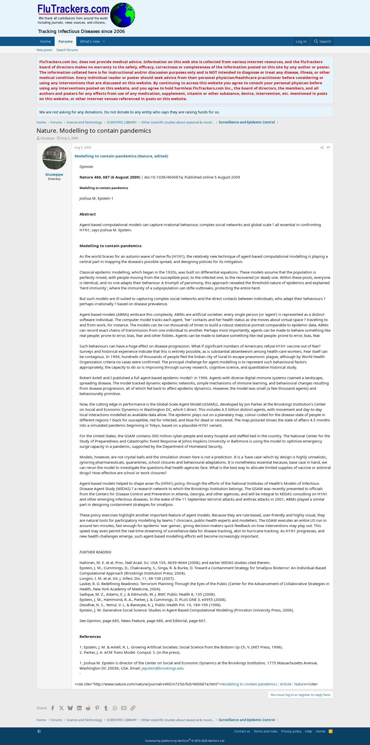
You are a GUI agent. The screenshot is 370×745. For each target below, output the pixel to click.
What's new (90, 41)
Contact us (242, 731)
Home (45, 41)
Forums (65, 41)
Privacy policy (291, 731)
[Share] (322, 148)
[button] (103, 41)
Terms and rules (265, 731)
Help (308, 731)
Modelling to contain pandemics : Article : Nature (263, 683)
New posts (44, 50)
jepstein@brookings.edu (163, 668)
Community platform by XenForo (185, 740)
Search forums (67, 50)
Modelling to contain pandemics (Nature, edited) (121, 155)
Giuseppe (48, 138)
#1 (329, 147)
